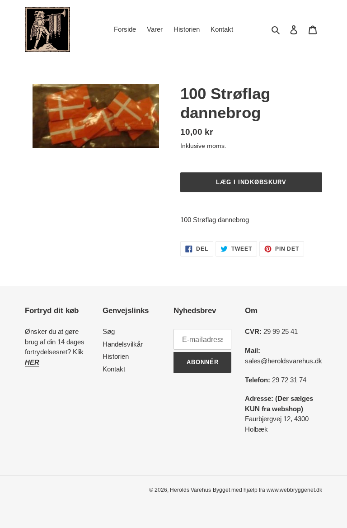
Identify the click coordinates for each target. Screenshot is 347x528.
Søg (109, 331)
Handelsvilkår (123, 344)
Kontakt (114, 369)
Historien (116, 356)
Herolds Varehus (190, 490)
